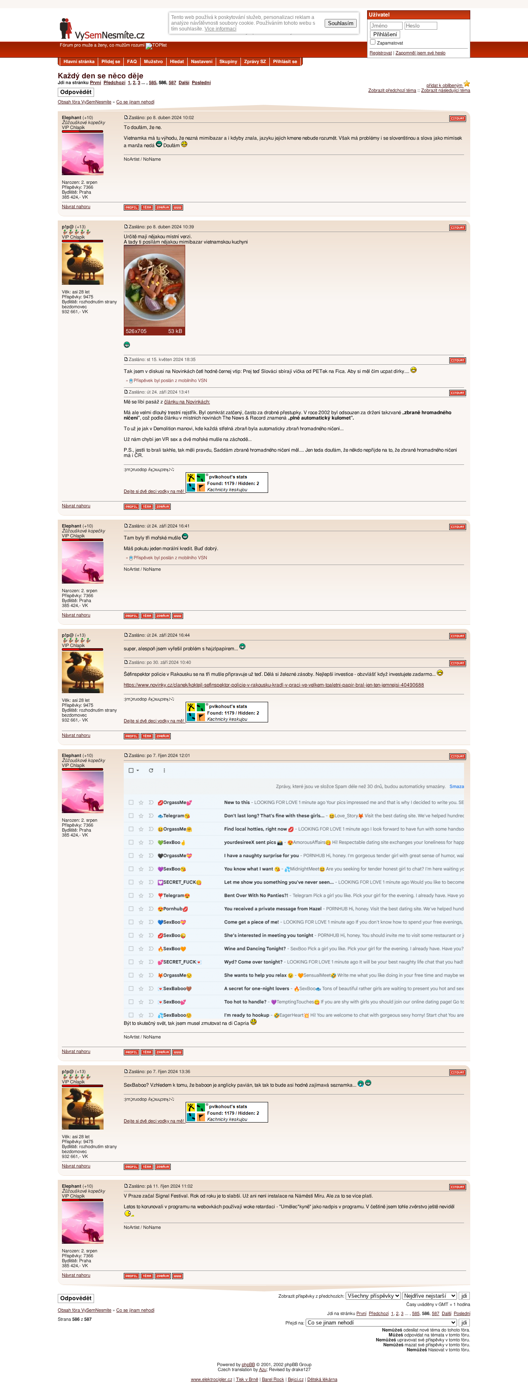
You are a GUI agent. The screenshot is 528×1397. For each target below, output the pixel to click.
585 (152, 82)
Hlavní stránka (79, 61)
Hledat (177, 61)
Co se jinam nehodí (135, 102)
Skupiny (228, 61)
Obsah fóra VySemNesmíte (84, 102)
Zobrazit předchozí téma (392, 90)
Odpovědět (76, 92)
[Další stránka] (264, 1288)
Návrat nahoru (76, 206)
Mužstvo (153, 61)
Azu (262, 1369)
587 (172, 82)
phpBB (248, 1364)
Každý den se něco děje (101, 76)
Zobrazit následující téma (445, 90)
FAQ (132, 61)
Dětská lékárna (322, 1379)
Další (184, 82)
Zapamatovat (390, 43)
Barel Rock (273, 1379)
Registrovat (381, 53)
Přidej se (110, 61)
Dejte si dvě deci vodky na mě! (155, 491)
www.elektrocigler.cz (211, 1379)
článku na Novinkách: (187, 401)
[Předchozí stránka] (264, 108)
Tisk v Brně (247, 1379)
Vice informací (220, 29)
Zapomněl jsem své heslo (421, 53)
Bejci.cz (296, 1379)
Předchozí (114, 82)
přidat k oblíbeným (445, 85)
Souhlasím (341, 23)
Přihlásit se (285, 61)
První (95, 82)
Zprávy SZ (255, 61)
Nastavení (201, 61)
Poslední (201, 82)
